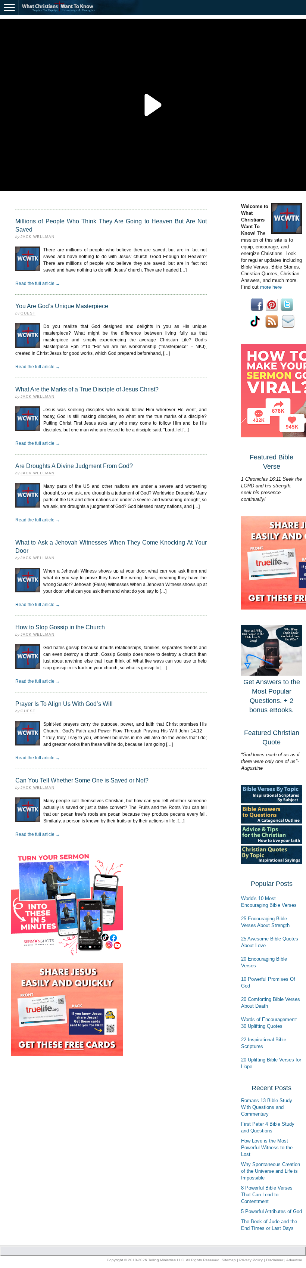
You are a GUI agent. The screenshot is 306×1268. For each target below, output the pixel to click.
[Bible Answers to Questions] (271, 822)
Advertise (294, 1260)
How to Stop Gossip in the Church (60, 627)
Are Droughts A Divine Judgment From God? (74, 466)
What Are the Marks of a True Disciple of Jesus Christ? (87, 389)
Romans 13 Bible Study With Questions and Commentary (266, 1107)
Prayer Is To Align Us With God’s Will (64, 704)
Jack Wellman (37, 237)
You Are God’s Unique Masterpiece (61, 306)
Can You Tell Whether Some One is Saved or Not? (82, 780)
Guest (28, 313)
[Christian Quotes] (271, 862)
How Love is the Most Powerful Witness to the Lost (267, 1147)
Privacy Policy (251, 1260)
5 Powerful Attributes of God (271, 1211)
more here (271, 287)
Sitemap (229, 1260)
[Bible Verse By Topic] (271, 801)
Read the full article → (37, 283)
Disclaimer (274, 1260)
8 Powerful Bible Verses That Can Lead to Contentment (267, 1194)
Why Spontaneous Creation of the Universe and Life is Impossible (270, 1171)
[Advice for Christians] (271, 842)
